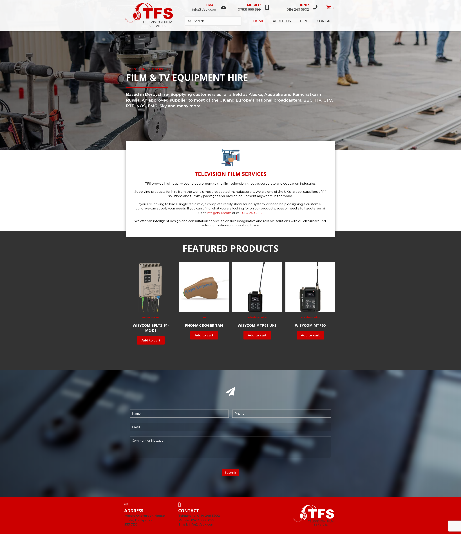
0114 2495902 (252, 213)
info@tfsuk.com (219, 213)
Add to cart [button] (151, 340)
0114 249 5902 (208, 515)
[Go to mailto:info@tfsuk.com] (205, 8)
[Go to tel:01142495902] (295, 8)
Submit (230, 472)
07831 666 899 (202, 520)
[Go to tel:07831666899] (250, 8)
